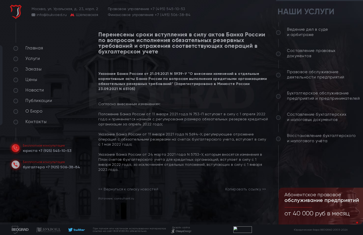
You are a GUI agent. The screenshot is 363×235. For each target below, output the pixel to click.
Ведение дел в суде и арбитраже (307, 32)
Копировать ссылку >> (245, 189)
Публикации (38, 100)
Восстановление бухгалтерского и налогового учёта (321, 138)
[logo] (16, 12)
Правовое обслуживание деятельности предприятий (315, 75)
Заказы (33, 69)
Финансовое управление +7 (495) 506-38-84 (149, 15)
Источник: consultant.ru (116, 198)
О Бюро (33, 111)
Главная (34, 48)
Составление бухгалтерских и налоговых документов (317, 117)
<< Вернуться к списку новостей (128, 189)
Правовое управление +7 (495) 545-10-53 (146, 9)
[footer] (76, 230)
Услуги (32, 58)
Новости (34, 90)
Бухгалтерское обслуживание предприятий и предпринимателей (323, 96)
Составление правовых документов (311, 53)
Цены (31, 79)
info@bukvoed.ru (52, 15)
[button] (354, 222)
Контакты (36, 121)
